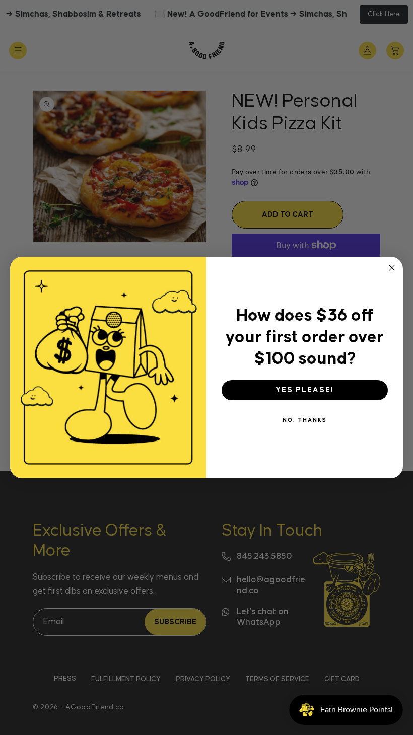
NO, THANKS (305, 420)
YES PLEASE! (305, 390)
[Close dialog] (392, 268)
